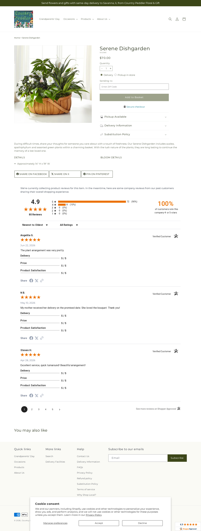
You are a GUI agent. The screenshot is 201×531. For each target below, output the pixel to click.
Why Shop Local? (86, 494)
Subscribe (177, 457)
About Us (19, 472)
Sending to (111, 81)
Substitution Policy (87, 483)
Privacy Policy (94, 514)
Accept (99, 523)
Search (49, 456)
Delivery (109, 74)
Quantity (105, 63)
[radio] (100, 202)
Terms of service (86, 489)
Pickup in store (126, 74)
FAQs (80, 467)
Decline (142, 523)
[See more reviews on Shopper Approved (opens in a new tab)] (41, 280)
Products (19, 467)
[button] (70, 19)
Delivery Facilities (55, 461)
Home (17, 38)
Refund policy (84, 478)
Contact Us (83, 456)
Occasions (19, 461)
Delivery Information (88, 461)
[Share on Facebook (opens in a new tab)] (31, 280)
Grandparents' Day (24, 456)
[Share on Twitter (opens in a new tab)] (36, 280)
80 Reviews (39, 214)
